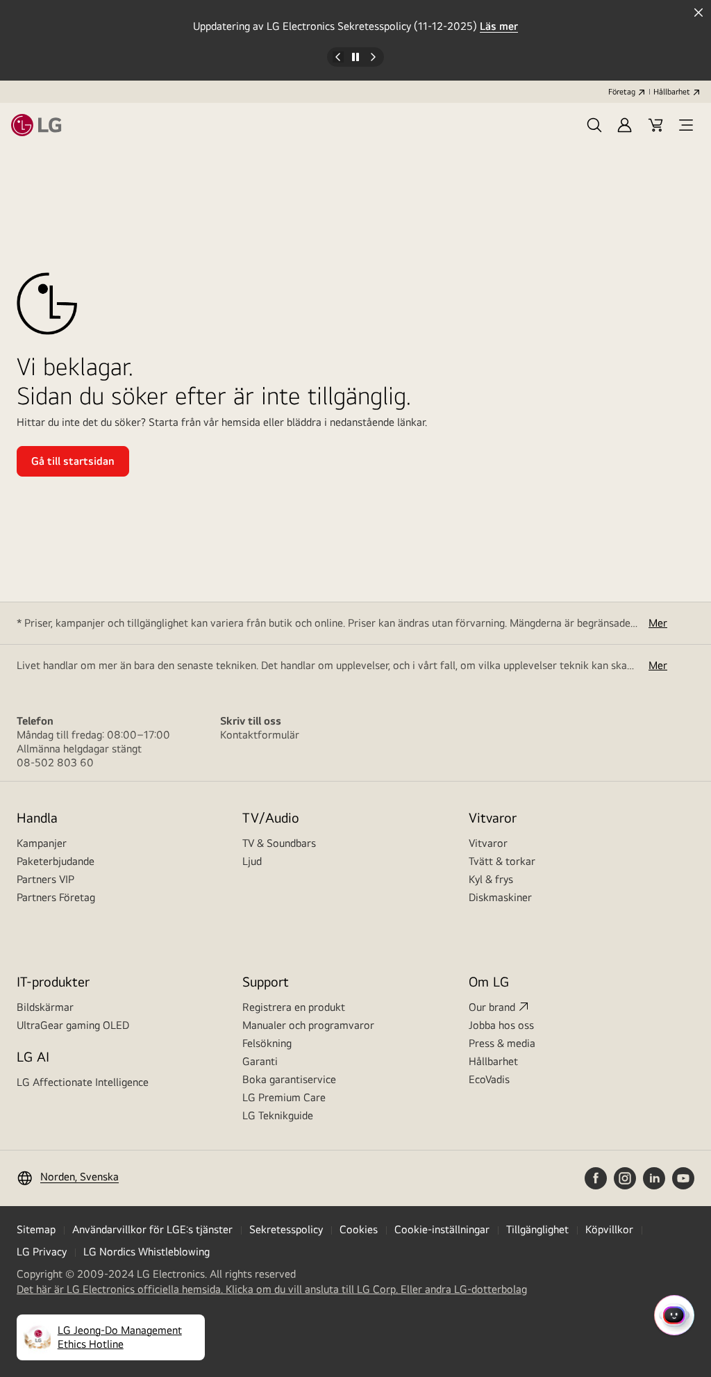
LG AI (33, 1056)
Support (265, 981)
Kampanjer (42, 843)
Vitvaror (488, 843)
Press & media (502, 1043)
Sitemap (36, 1229)
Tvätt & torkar (502, 861)
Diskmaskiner (500, 897)
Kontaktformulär (259, 734)
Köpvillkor (609, 1229)
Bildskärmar (45, 1007)
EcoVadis (489, 1079)
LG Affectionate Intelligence (83, 1082)
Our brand (492, 1007)
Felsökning (267, 1043)
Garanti (260, 1061)
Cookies (359, 1229)
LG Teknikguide (277, 1115)
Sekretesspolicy (286, 1229)
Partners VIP (45, 879)
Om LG (489, 981)
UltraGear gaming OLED (73, 1025)
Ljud (252, 861)
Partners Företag (56, 897)
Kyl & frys (491, 879)
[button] (594, 125)
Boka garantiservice (289, 1079)
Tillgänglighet (537, 1229)
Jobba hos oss (501, 1025)
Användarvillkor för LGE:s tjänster (152, 1229)
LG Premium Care (284, 1097)
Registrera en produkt (293, 1007)
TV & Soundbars (279, 843)
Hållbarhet (671, 92)
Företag (621, 92)
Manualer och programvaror (308, 1025)
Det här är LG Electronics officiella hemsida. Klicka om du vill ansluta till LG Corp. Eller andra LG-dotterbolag (272, 1289)
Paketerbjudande (55, 861)
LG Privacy (42, 1251)
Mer (658, 622)
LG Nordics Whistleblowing (146, 1251)
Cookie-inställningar (442, 1229)
